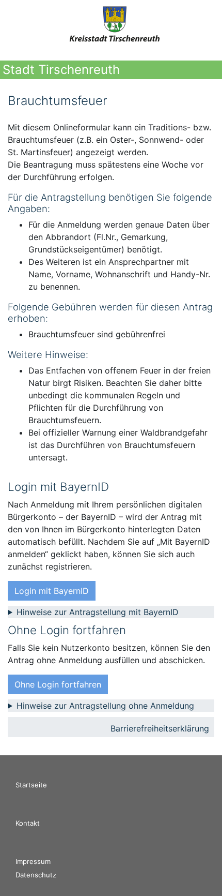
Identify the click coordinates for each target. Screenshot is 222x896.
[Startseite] (115, 26)
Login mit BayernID (51, 591)
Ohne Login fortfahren (57, 684)
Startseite (31, 785)
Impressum (33, 861)
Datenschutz (35, 875)
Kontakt (27, 823)
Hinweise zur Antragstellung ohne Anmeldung (105, 705)
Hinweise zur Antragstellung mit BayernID (98, 612)
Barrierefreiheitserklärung (159, 728)
